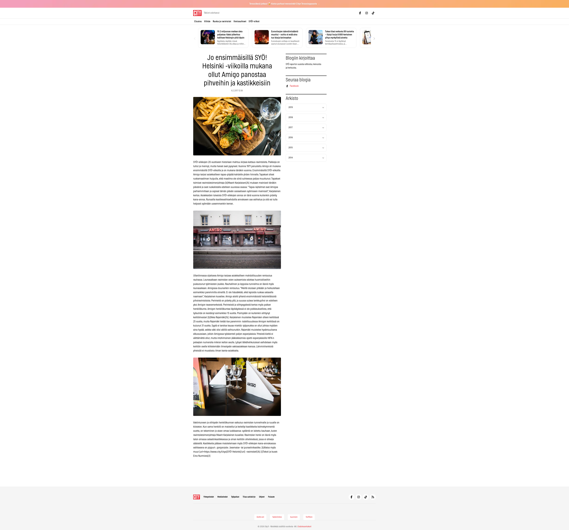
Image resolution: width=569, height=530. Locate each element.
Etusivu (198, 21)
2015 (291, 148)
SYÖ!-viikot (254, 21)
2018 (291, 117)
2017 (291, 127)
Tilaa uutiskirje (249, 497)
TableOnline (277, 517)
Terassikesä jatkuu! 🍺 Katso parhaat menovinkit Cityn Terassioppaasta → (284, 4)
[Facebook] (360, 13)
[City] (196, 497)
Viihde (207, 21)
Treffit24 (309, 517)
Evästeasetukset (304, 527)
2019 (291, 107)
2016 (291, 137)
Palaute (271, 497)
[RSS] (373, 497)
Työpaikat (235, 497)
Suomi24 (293, 517)
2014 (291, 158)
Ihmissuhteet (240, 21)
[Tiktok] (373, 13)
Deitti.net (260, 517)
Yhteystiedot (208, 497)
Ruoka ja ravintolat (222, 21)
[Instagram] (366, 13)
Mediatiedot (222, 497)
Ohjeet (261, 497)
